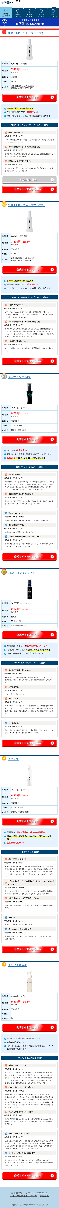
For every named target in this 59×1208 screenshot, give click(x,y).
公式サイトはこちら (28, 97)
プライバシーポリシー (37, 1193)
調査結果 (44, 1195)
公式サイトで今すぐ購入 (27, 189)
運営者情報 (16, 1193)
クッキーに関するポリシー (23, 1195)
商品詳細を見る (28, 179)
